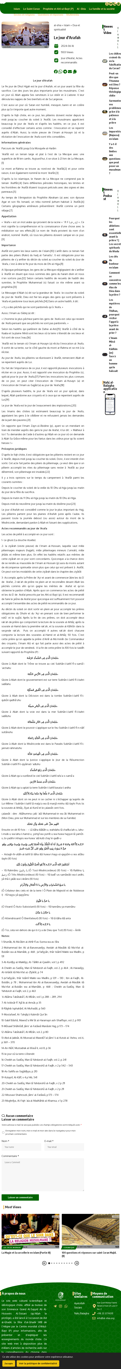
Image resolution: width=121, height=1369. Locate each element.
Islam (67, 25)
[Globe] (118, 4)
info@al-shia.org (105, 1318)
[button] (17, 9)
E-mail (49, 1141)
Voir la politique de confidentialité (38, 1363)
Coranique (69, 1248)
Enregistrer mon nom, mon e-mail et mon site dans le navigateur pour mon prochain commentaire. (41, 1132)
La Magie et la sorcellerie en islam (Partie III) (26, 1252)
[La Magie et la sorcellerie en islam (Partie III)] (30, 1231)
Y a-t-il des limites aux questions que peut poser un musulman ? (115, 159)
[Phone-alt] (114, 4)
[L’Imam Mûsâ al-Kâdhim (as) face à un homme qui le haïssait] (105, 354)
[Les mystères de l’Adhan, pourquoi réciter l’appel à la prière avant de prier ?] (105, 316)
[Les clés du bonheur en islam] (105, 262)
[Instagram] (60, 1306)
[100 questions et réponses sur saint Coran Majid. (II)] (91, 1231)
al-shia (57, 25)
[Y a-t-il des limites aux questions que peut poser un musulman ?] (105, 158)
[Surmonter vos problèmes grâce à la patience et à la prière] (105, 111)
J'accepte (9, 1363)
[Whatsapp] (66, 1306)
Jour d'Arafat (68, 58)
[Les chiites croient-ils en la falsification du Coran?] (105, 61)
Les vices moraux (12, 1248)
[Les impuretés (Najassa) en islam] (105, 133)
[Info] (107, 4)
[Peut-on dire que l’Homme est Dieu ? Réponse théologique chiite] (105, 84)
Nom (5, 1141)
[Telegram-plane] (55, 1306)
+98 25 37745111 (105, 1313)
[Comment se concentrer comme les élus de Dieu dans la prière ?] (105, 283)
